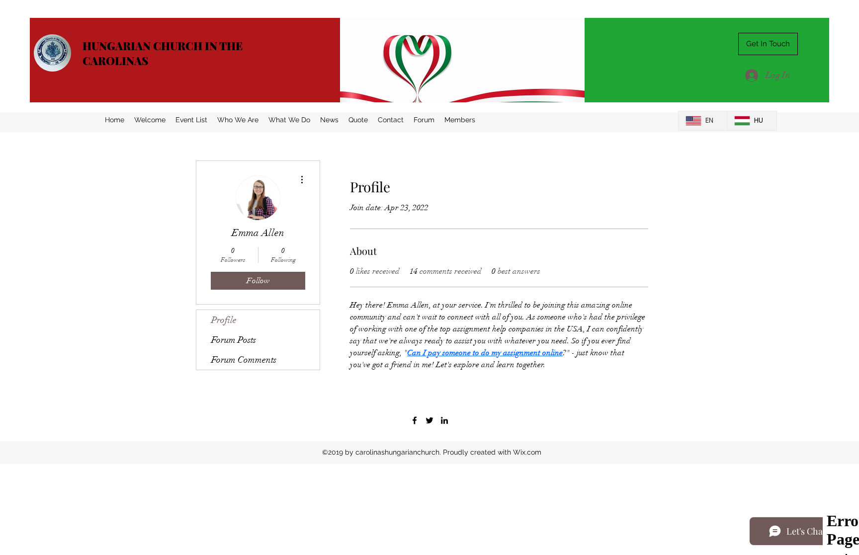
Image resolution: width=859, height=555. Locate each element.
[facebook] (415, 420)
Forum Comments (243, 359)
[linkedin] (444, 420)
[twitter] (429, 420)
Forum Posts (233, 339)
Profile (224, 320)
